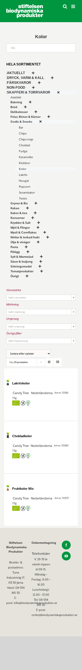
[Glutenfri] (22, 403)
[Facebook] (66, 545)
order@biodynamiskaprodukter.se (54, 615)
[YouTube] (66, 556)
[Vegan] (28, 403)
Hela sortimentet (23, 64)
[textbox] (41, 298)
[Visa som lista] (57, 362)
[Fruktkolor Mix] (8, 487)
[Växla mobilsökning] (65, 6)
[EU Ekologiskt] (16, 403)
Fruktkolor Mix (23, 488)
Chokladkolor (22, 436)
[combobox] (41, 298)
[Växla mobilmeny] (73, 6)
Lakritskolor (21, 383)
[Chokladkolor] (8, 435)
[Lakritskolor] (8, 382)
